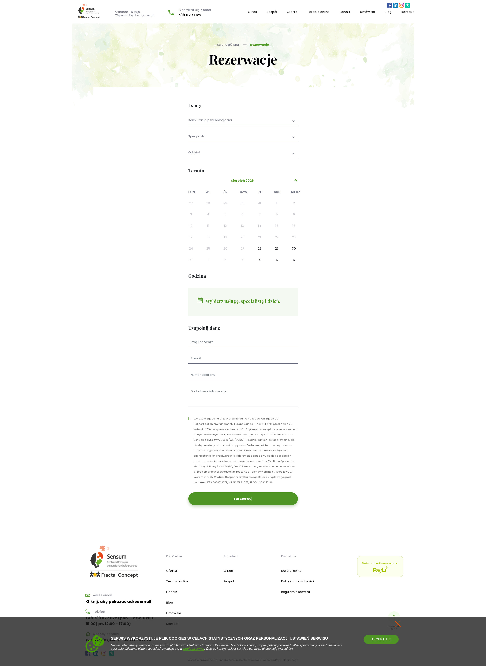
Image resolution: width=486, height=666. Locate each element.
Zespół (272, 12)
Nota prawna (291, 571)
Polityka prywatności (297, 581)
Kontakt (407, 12)
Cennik (344, 12)
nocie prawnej (193, 648)
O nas (252, 12)
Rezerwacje (259, 44)
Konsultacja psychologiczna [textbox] (210, 120)
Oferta (292, 12)
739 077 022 (190, 15)
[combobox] (243, 122)
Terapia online (318, 12)
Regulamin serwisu (295, 592)
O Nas (228, 571)
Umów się (367, 12)
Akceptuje (381, 639)
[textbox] (243, 139)
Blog (388, 12)
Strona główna (228, 44)
